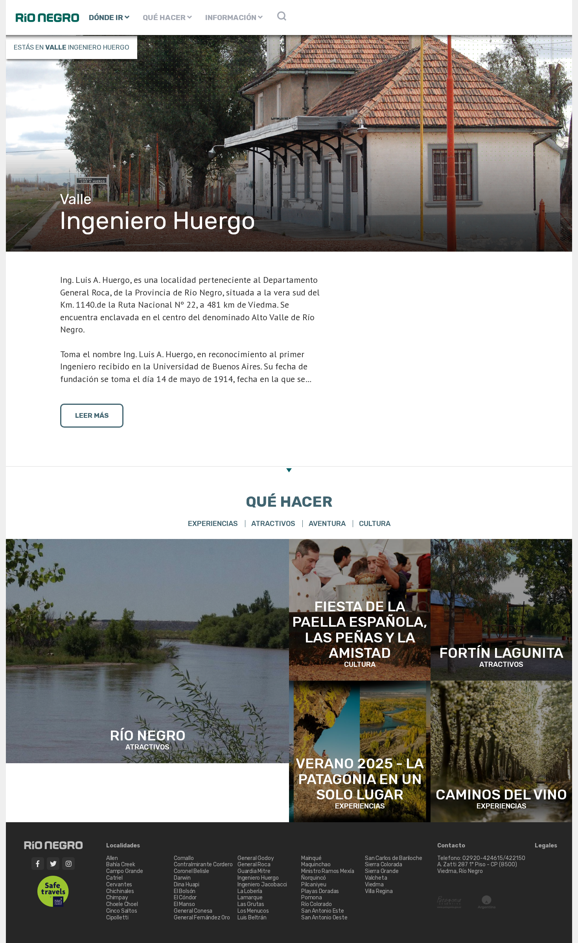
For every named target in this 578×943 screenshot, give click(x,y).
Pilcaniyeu (313, 884)
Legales (546, 846)
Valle (55, 47)
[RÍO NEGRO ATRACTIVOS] (147, 650)
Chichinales (120, 891)
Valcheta (376, 878)
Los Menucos (253, 911)
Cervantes (119, 884)
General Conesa (193, 911)
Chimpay (117, 897)
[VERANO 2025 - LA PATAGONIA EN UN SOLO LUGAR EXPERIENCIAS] (360, 750)
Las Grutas (250, 904)
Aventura (327, 523)
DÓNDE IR (107, 17)
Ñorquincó (313, 878)
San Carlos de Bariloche (393, 858)
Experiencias (213, 523)
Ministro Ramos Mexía (327, 871)
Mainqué (311, 858)
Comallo (184, 858)
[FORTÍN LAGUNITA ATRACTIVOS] (501, 609)
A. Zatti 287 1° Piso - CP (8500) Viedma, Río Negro (477, 868)
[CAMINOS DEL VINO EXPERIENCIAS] (501, 750)
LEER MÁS (92, 415)
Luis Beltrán (252, 917)
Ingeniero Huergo (258, 878)
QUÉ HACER (165, 17)
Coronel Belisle (191, 871)
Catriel (114, 878)
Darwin (182, 878)
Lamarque (249, 897)
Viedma (374, 884)
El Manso (184, 904)
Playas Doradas (320, 891)
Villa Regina (379, 891)
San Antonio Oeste (324, 917)
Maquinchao (316, 864)
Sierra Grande (381, 871)
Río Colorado (316, 904)
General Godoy (255, 858)
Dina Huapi (186, 884)
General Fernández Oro (202, 917)
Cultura (374, 523)
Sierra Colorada (383, 864)
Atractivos (273, 523)
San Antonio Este (322, 911)
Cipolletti (117, 917)
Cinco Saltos (121, 911)
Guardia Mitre (253, 871)
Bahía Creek (120, 864)
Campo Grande (124, 871)
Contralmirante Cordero (203, 864)
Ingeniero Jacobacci (262, 884)
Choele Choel (122, 904)
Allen (112, 858)
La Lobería (249, 891)
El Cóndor (185, 897)
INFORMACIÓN (231, 17)
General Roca (254, 864)
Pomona (311, 897)
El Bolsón (184, 891)
